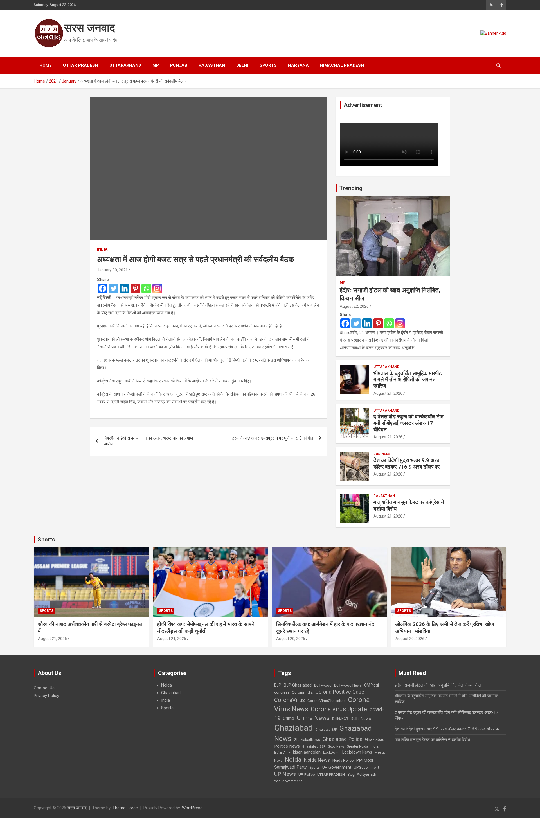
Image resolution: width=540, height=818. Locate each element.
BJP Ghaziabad (298, 685)
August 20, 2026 (290, 638)
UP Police (306, 774)
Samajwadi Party (290, 767)
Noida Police (343, 760)
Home (45, 65)
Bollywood (323, 685)
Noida (166, 685)
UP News (285, 774)
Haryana (298, 65)
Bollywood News (348, 685)
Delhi (242, 65)
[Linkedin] (124, 288)
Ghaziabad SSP (313, 746)
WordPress (192, 807)
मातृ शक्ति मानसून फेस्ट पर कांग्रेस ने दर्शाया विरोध (409, 505)
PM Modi (364, 760)
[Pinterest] (135, 288)
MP (155, 65)
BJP (277, 685)
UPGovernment (366, 767)
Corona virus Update (339, 709)
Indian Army (282, 752)
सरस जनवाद (89, 28)
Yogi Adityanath (361, 774)
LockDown (331, 752)
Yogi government (288, 781)
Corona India (302, 692)
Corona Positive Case (339, 692)
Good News (336, 746)
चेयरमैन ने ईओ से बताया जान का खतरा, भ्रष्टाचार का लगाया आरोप (148, 441)
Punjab (178, 65)
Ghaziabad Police (343, 739)
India (102, 249)
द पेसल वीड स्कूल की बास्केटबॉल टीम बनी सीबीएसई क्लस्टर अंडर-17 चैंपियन (409, 423)
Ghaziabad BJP (326, 730)
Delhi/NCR (340, 719)
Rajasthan (212, 65)
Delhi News (361, 718)
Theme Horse (125, 807)
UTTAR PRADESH (331, 774)
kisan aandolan (307, 752)
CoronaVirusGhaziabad (326, 700)
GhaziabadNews (307, 740)
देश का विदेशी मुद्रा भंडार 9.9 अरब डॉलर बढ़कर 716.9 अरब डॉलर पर (407, 463)
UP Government (336, 767)
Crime (288, 718)
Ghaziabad (171, 692)
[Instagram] (157, 288)
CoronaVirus (289, 700)
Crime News (313, 717)
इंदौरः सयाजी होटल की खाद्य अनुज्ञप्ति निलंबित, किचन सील (438, 685)
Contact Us (44, 687)
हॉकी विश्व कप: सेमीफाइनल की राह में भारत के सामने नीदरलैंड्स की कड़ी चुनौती (206, 627)
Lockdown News (357, 752)
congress (281, 692)
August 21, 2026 (388, 393)
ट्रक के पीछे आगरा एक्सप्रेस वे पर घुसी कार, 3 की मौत (272, 438)
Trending (351, 188)
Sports (268, 65)
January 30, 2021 (112, 270)
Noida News (317, 760)
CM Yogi (371, 685)
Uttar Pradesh (80, 65)
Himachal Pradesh (342, 65)
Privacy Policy (46, 695)
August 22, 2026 (354, 306)
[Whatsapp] (146, 288)
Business (382, 454)
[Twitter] (113, 288)
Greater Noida (357, 746)
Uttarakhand (125, 65)
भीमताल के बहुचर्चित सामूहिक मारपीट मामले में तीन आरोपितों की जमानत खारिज (408, 379)
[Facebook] (102, 288)
